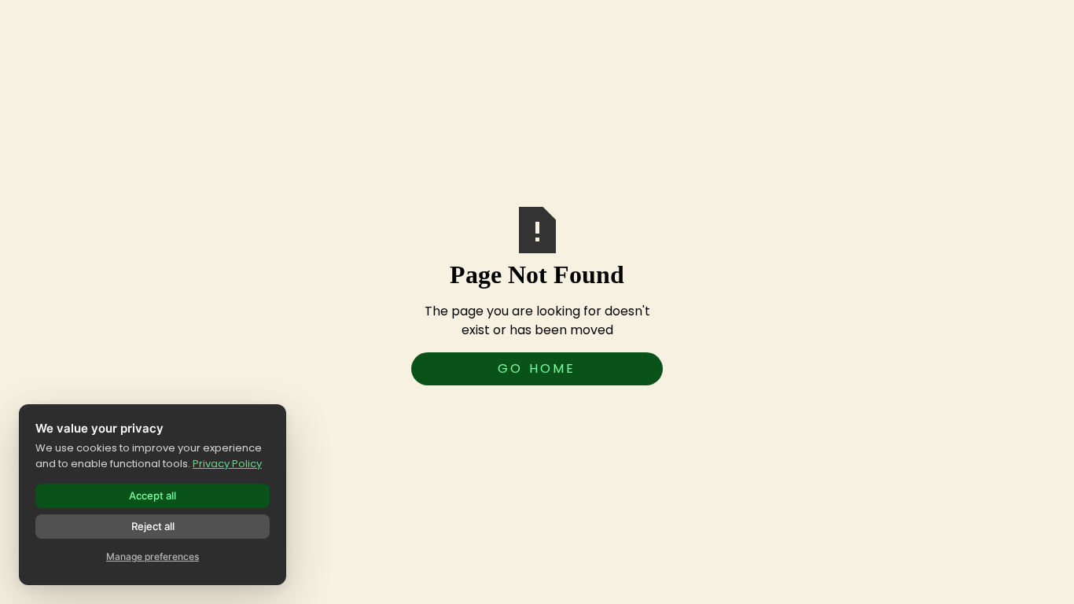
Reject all (153, 526)
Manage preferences (152, 556)
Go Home (537, 368)
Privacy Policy (227, 463)
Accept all (152, 495)
